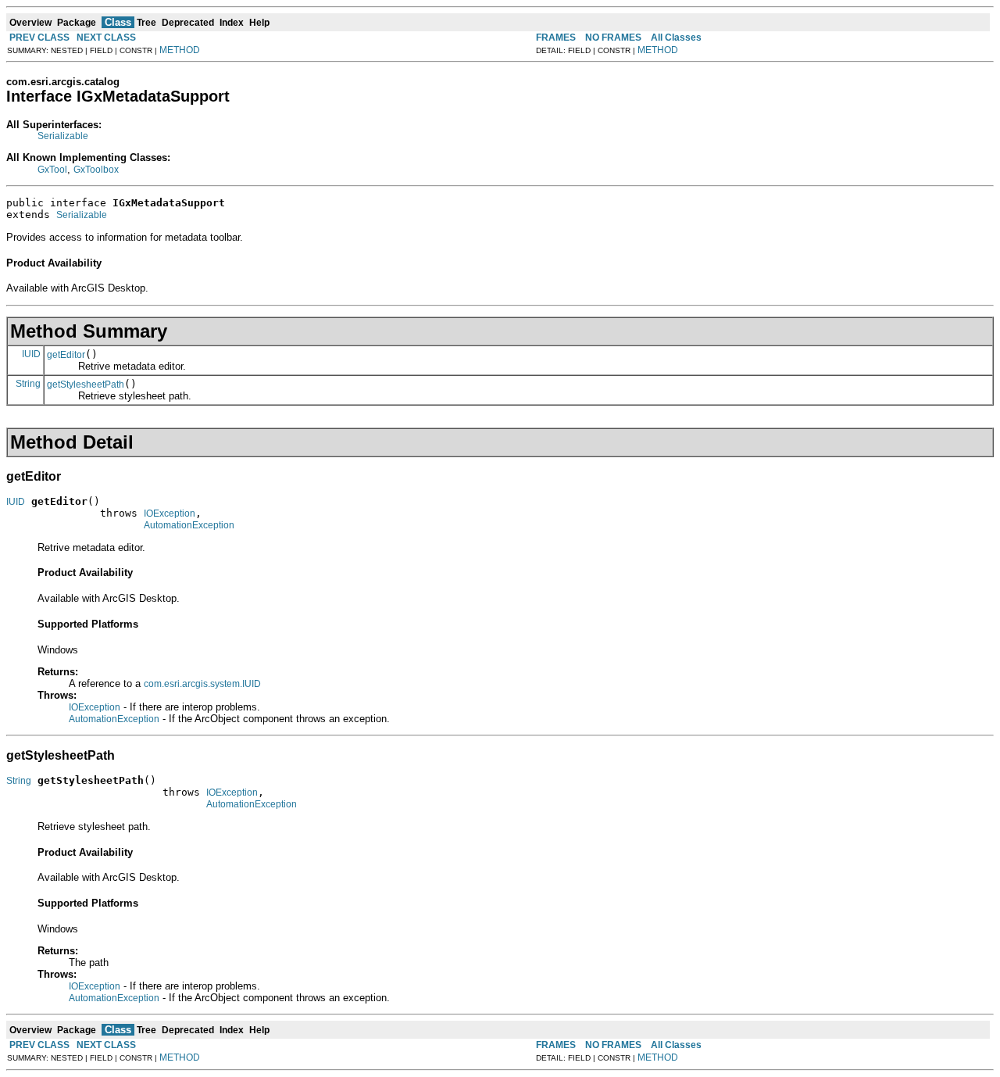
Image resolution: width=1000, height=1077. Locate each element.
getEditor (66, 354)
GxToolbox (96, 169)
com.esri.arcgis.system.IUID (202, 683)
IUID (31, 354)
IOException (169, 513)
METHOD (179, 50)
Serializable (63, 136)
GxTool (52, 169)
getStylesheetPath (85, 384)
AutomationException (189, 525)
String (28, 383)
